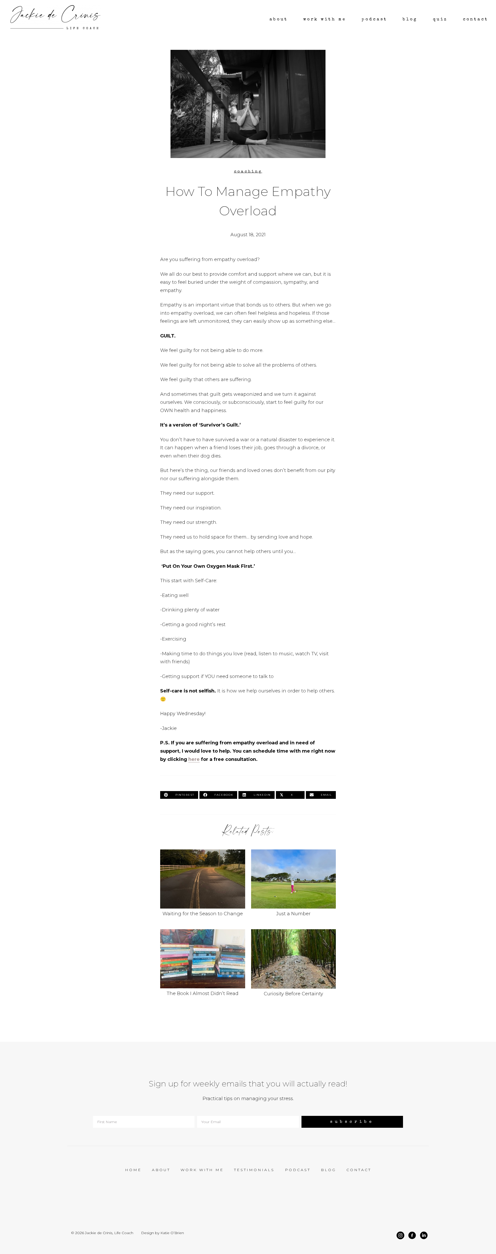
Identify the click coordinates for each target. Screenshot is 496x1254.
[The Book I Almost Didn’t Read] (203, 966)
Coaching (248, 171)
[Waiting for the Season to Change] (203, 886)
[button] (352, 1122)
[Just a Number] (294, 886)
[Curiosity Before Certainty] (294, 966)
